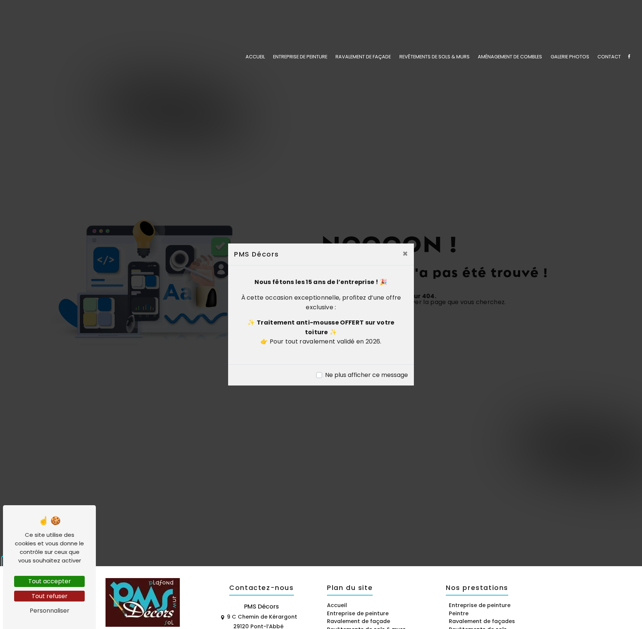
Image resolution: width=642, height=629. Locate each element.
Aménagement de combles (510, 57)
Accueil (255, 57)
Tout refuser (50, 596)
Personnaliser (49, 610)
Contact (609, 57)
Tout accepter (49, 581)
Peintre (458, 613)
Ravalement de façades (482, 621)
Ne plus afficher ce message (366, 375)
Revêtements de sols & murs (434, 57)
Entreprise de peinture (300, 57)
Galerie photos (570, 57)
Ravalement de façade (363, 57)
